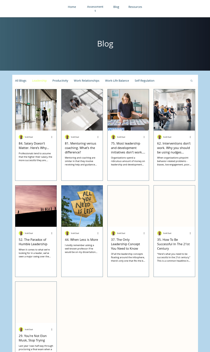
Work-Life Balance (117, 80)
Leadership (39, 80)
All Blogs (20, 80)
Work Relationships (86, 80)
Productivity (60, 80)
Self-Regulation (144, 80)
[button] (191, 80)
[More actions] (52, 137)
